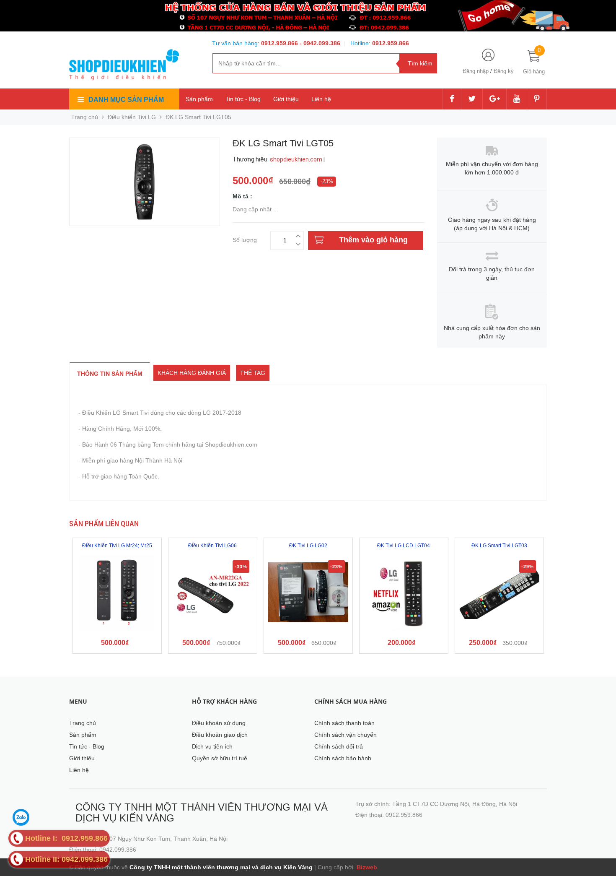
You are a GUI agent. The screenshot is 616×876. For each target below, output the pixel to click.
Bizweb (366, 867)
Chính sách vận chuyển (345, 734)
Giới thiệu (286, 99)
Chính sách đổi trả (338, 746)
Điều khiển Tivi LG (132, 117)
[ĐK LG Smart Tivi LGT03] (499, 592)
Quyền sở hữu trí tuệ (219, 758)
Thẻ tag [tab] (252, 372)
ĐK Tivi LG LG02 (308, 545)
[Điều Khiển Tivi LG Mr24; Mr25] (117, 592)
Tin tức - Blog (243, 99)
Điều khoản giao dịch (220, 734)
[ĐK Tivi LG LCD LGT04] (404, 592)
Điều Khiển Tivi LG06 (212, 545)
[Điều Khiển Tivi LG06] (213, 592)
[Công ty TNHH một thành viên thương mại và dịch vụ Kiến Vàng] (124, 63)
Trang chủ (82, 723)
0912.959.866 (280, 43)
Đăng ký (504, 71)
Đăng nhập (476, 71)
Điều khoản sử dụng (219, 723)
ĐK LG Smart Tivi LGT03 (499, 545)
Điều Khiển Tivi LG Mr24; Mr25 (117, 545)
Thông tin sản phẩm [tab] (109, 373)
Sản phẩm (199, 99)
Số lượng (245, 239)
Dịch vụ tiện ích (212, 746)
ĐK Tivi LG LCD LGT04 (403, 545)
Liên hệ (321, 99)
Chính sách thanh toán (344, 723)
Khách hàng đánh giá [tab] (192, 372)
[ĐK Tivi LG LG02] (308, 592)
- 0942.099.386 (320, 43)
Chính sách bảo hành (342, 758)
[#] (308, 15)
